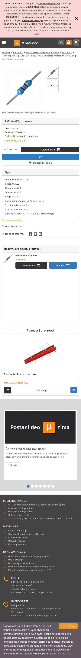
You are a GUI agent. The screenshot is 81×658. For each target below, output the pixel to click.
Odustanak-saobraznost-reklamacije (27, 534)
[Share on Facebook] (30, 234)
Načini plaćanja (15, 559)
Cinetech (20, 132)
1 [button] (28, 486)
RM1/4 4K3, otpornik (26, 255)
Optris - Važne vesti (18, 515)
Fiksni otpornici (9, 55)
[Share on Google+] (40, 234)
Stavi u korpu (48, 149)
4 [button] (40, 486)
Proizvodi (18, 52)
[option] (23, 87)
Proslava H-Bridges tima (20, 508)
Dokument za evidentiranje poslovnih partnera (32, 566)
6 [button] (48, 486)
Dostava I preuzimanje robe (22, 563)
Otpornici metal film (31, 55)
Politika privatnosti (17, 544)
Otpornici (67, 52)
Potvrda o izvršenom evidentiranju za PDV (29, 570)
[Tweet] (35, 234)
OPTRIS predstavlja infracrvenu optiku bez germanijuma (36, 504)
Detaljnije (41, 390)
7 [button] (52, 486)
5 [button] (44, 486)
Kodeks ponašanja (17, 530)
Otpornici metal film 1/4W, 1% (59, 55)
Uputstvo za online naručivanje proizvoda (29, 556)
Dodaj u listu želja (40, 162)
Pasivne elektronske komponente (42, 52)
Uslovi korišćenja (16, 541)
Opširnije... (13, 465)
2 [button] (32, 486)
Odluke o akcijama (17, 537)
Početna (6, 52)
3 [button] (36, 486)
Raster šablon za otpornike (20, 374)
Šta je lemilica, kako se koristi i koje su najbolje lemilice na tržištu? (42, 518)
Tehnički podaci (13, 220)
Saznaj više (64, 653)
